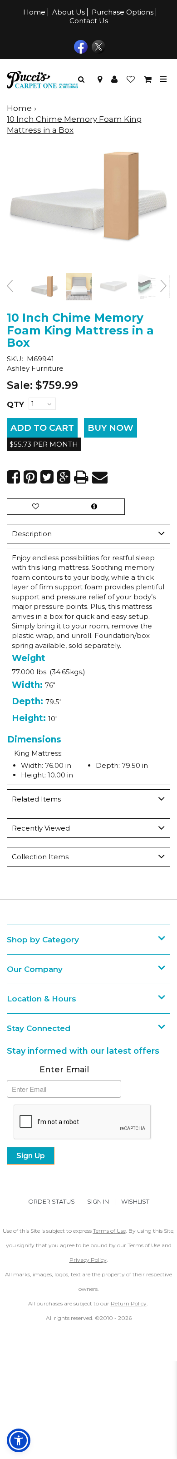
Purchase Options (122, 12)
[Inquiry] (95, 506)
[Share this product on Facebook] (13, 477)
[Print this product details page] (81, 477)
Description (32, 533)
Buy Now (110, 428)
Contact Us (88, 20)
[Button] (163, 79)
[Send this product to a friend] (100, 477)
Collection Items (40, 856)
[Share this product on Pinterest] (30, 477)
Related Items (36, 799)
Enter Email (64, 1070)
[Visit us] (100, 79)
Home (34, 12)
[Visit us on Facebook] (80, 46)
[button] (114, 79)
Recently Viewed (41, 828)
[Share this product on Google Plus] (63, 477)
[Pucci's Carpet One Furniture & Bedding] (42, 80)
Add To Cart (42, 428)
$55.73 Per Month (44, 444)
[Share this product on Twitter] (47, 477)
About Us (68, 12)
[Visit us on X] (97, 46)
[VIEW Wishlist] (36, 506)
